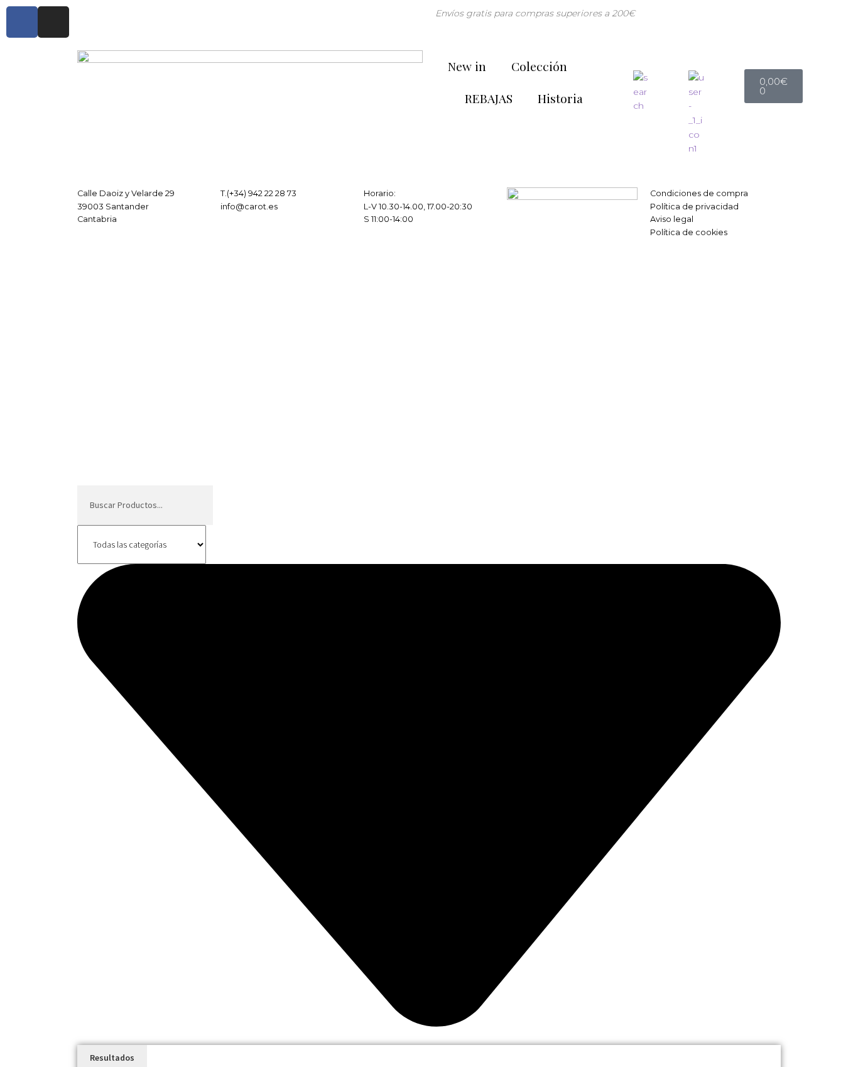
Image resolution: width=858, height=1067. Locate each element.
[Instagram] (53, 22)
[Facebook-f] (22, 22)
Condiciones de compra (699, 193)
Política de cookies (688, 232)
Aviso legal (671, 219)
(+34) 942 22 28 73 (261, 193)
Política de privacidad (694, 206)
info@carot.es (249, 206)
